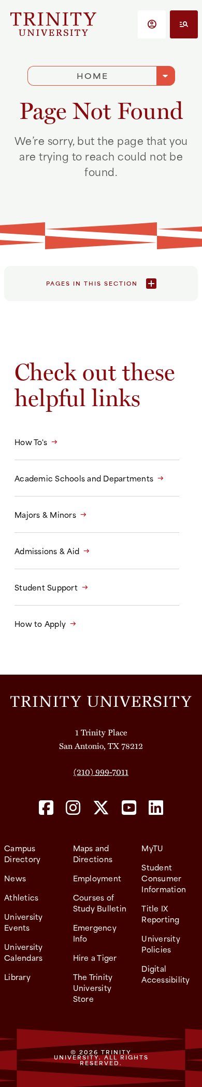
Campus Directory (22, 853)
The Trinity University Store (93, 987)
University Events (23, 921)
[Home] (101, 700)
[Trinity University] (53, 24)
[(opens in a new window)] (46, 808)
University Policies (160, 943)
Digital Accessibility (165, 973)
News (15, 878)
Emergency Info (95, 932)
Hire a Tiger (95, 957)
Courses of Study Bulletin (100, 902)
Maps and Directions (93, 853)
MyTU (152, 848)
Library (17, 977)
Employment (97, 878)
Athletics (21, 897)
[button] (152, 24)
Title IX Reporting (160, 913)
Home (92, 75)
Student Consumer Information (163, 878)
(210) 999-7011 (101, 771)
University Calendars (23, 952)
